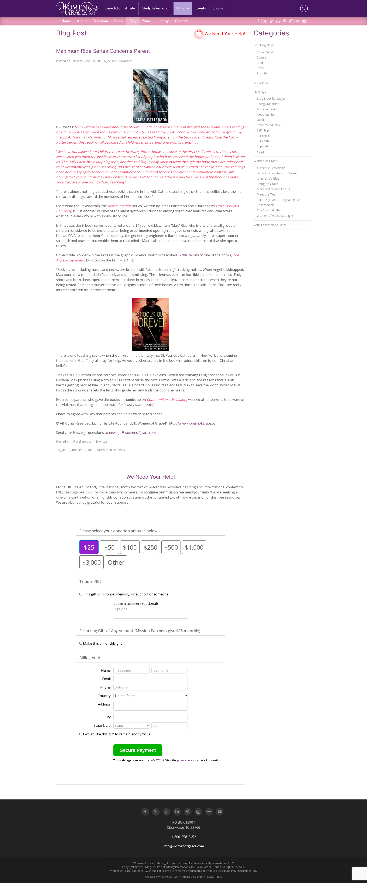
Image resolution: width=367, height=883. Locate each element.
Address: (104, 704)
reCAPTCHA (157, 760)
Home (66, 21)
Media (261, 63)
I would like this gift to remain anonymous (116, 734)
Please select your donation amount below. (118, 530)
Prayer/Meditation (269, 125)
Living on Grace (267, 184)
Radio (118, 21)
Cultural (262, 57)
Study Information (156, 8)
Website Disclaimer (191, 877)
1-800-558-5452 (183, 836)
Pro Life (262, 73)
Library (163, 21)
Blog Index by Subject (272, 98)
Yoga (260, 151)
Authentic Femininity (271, 168)
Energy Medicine (268, 104)
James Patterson (81, 450)
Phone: (105, 687)
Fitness (265, 136)
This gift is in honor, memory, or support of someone (125, 594)
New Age (101, 441)
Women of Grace (265, 161)
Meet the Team (267, 194)
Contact (181, 21)
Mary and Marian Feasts (273, 189)
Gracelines (261, 83)
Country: (104, 695)
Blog (133, 21)
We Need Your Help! (224, 33)
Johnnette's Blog (268, 178)
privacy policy (185, 760)
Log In (218, 8)
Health (264, 141)
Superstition (265, 146)
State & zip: (102, 725)
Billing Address (92, 657)
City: (108, 717)
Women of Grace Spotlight (275, 216)
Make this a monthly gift (102, 643)
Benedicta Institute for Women (278, 173)
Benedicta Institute (120, 8)
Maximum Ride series (110, 450)
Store (147, 21)
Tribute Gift (90, 581)
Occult (261, 120)
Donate (183, 8)
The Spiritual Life (268, 210)
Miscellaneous (82, 441)
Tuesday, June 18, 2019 (87, 61)
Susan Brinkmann (120, 61)
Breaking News (264, 45)
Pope (260, 68)
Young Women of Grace (270, 225)
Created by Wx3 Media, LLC (161, 877)
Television (100, 21)
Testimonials (265, 205)
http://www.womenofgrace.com (193, 423)
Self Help (263, 130)
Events (200, 8)
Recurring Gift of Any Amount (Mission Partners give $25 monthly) (139, 630)
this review (190, 255)
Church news (265, 52)
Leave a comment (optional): (136, 603)
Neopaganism (266, 114)
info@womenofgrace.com (183, 846)
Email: (106, 678)
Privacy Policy (214, 877)
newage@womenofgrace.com (132, 432)
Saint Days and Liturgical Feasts (279, 200)
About (82, 21)
